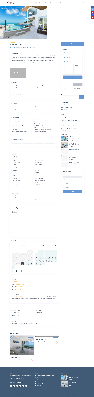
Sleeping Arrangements (18, 139)
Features (15, 150)
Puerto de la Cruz (72, 151)
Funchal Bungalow (69, 130)
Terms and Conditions (17, 308)
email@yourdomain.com (42, 381)
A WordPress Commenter (66, 120)
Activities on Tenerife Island (66, 107)
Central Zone (71, 163)
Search (62, 94)
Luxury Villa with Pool (69, 125)
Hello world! (63, 104)
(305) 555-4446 (40, 377)
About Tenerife (64, 109)
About (51, 2)
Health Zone (16, 107)
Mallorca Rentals (39, 2)
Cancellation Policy (15, 315)
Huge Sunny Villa (72, 143)
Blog (46, 2)
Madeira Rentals (40, 385)
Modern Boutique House (74, 136)
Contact (62, 2)
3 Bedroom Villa (18, 47)
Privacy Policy (81, 394)
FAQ (56, 2)
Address (15, 103)
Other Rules (14, 321)
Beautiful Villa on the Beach (70, 128)
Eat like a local (63, 114)
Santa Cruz (38, 106)
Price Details (15, 82)
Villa (12, 47)
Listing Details (16, 117)
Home (30, 2)
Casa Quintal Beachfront (74, 149)
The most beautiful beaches (66, 112)
